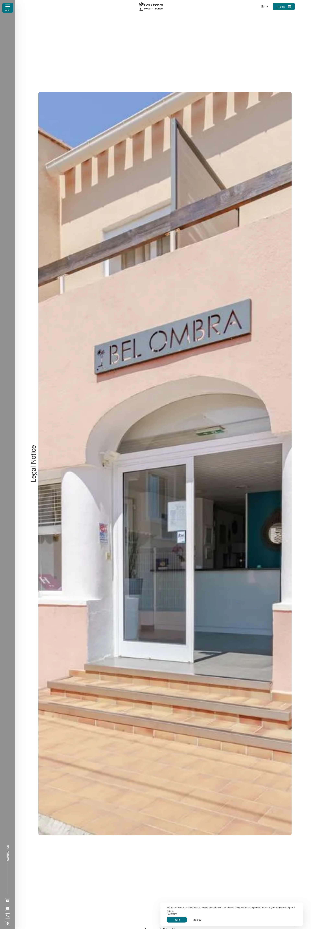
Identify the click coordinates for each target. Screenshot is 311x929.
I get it (177, 919)
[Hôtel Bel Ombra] (193, 6)
